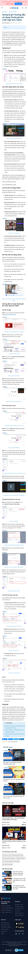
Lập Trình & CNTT (13, 11)
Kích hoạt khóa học (19, 908)
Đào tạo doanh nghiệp (6, 927)
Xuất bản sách (4, 931)
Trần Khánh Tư (7, 22)
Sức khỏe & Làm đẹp (7, 864)
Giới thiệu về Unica (19, 904)
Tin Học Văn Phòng (7, 861)
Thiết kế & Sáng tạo (20, 858)
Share (10, 739)
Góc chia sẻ (17, 911)
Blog (5, 11)
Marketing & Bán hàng (17, 855)
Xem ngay (18, 4)
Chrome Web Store (11, 314)
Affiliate (2, 933)
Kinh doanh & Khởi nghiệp (8, 858)
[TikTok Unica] (23, 934)
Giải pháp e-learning (5, 924)
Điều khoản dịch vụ (19, 913)
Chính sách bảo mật (19, 915)
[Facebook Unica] (19, 934)
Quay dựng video (4, 929)
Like (5, 739)
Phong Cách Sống (7, 855)
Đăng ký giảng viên (5, 922)
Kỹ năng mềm (16, 861)
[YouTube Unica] (16, 934)
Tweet (16, 739)
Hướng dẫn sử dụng (19, 906)
